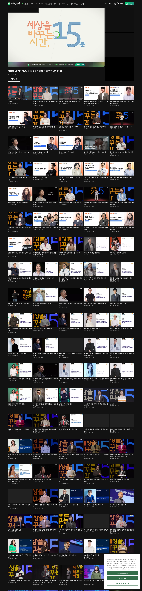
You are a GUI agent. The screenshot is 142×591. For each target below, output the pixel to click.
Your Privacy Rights (122, 583)
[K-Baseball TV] (104, 3)
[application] (56, 35)
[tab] (14, 79)
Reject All (122, 578)
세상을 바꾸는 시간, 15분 (20, 71)
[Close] (138, 556)
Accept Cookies (122, 573)
